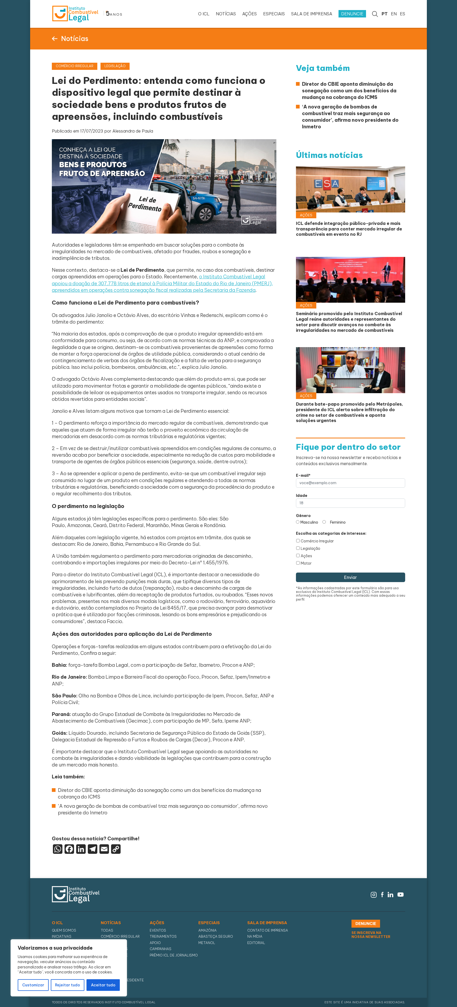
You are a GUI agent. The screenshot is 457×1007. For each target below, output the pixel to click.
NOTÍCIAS (226, 13)
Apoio (155, 943)
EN (394, 13)
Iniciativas (61, 936)
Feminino (338, 522)
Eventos (158, 930)
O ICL (203, 13)
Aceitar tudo (103, 985)
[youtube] (400, 894)
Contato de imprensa (267, 930)
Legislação (310, 548)
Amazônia (207, 930)
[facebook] (382, 894)
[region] (69, 967)
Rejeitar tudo (67, 985)
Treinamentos (163, 936)
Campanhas (160, 949)
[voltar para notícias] (54, 38)
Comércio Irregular (317, 541)
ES (402, 13)
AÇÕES (249, 13)
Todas (107, 930)
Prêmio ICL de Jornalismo (174, 955)
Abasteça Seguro (215, 936)
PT (385, 13)
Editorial (256, 943)
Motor (306, 563)
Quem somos (64, 930)
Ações (306, 556)
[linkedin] (390, 894)
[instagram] (374, 894)
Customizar (33, 985)
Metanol (206, 943)
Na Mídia (254, 936)
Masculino (309, 522)
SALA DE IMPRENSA (311, 13)
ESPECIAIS (274, 13)
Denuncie (352, 13)
